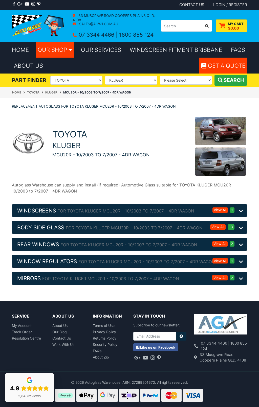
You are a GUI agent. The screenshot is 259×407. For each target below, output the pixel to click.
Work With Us (63, 344)
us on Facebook (157, 347)
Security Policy (105, 344)
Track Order (22, 332)
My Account (22, 325)
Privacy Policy (104, 332)
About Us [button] (28, 65)
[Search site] (207, 26)
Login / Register (230, 4)
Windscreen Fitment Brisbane (176, 49)
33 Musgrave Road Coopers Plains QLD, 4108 (114, 17)
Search (233, 80)
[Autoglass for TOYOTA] (28, 142)
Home (20, 49)
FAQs (97, 351)
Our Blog (59, 332)
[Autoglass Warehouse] (38, 25)
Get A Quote (225, 65)
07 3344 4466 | (99, 35)
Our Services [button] (101, 49)
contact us (191, 4)
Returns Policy (104, 338)
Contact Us (61, 338)
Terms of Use (104, 325)
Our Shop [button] (53, 49)
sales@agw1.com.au (98, 24)
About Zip (101, 357)
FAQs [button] (238, 49)
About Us (60, 325)
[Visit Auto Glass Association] (220, 324)
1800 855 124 (136, 35)
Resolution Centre (26, 338)
